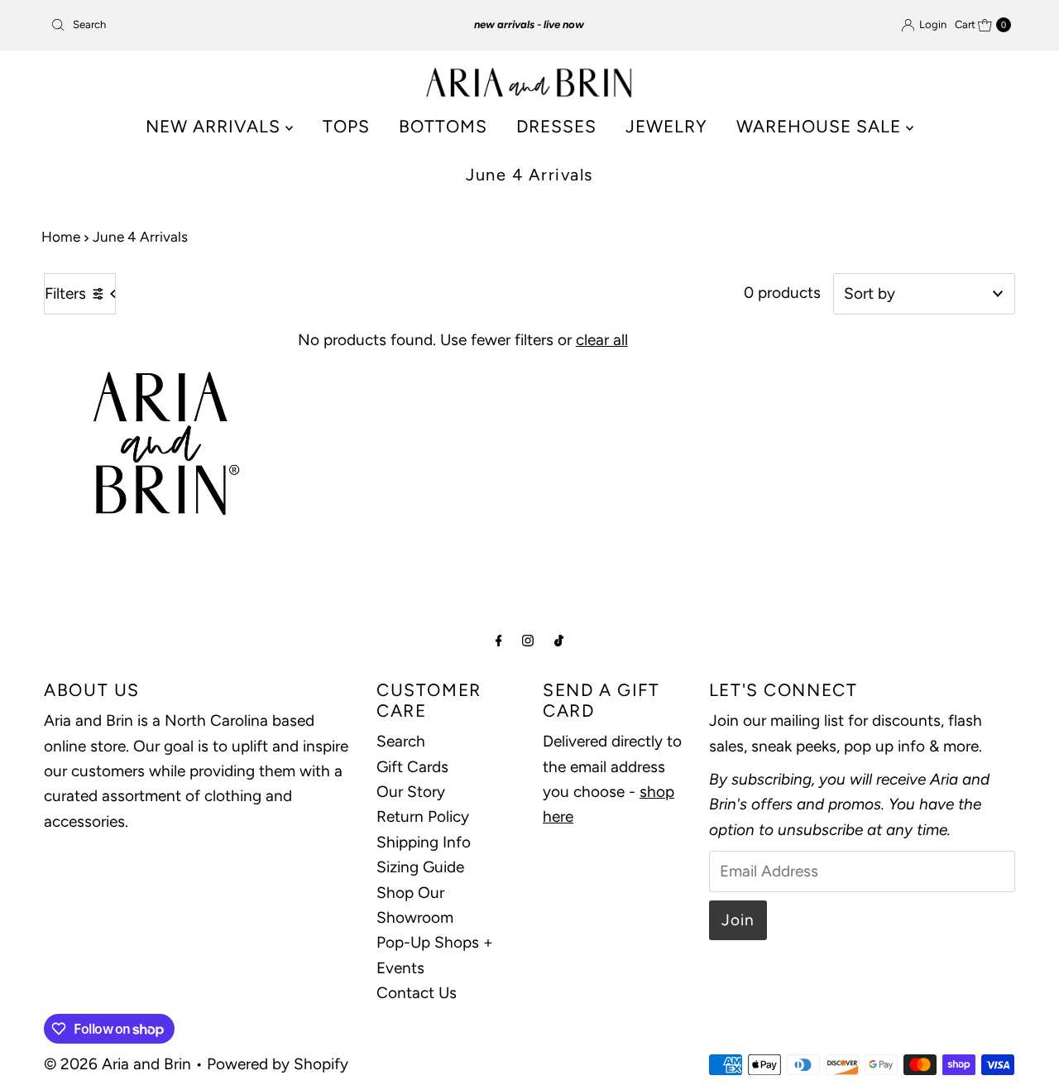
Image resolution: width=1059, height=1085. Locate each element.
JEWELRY (666, 126)
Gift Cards (412, 765)
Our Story (410, 790)
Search (400, 741)
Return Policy (422, 816)
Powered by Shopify (277, 1063)
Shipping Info (423, 841)
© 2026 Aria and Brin (117, 1063)
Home (60, 236)
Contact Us (416, 992)
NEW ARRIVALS (215, 126)
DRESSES (556, 126)
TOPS (346, 126)
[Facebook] (499, 640)
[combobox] (201, 24)
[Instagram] (528, 640)
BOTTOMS (443, 126)
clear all (602, 339)
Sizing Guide (420, 866)
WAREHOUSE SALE (821, 126)
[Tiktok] (558, 640)
